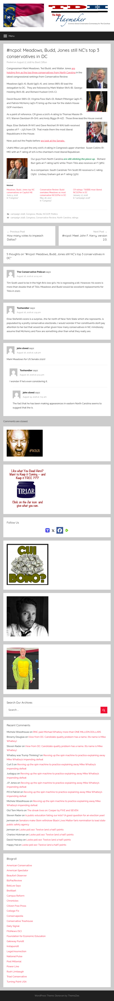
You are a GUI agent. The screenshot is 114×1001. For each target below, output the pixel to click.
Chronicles (12, 900)
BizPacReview (14, 880)
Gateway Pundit (15, 941)
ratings (75, 217)
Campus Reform (15, 895)
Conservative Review (46, 217)
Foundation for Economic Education (26, 936)
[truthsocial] (47, 530)
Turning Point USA (17, 981)
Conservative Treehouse (20, 921)
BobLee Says (14, 885)
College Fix (13, 910)
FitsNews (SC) (14, 931)
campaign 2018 (18, 214)
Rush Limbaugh (15, 971)
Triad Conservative (17, 976)
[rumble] (66, 530)
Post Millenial (14, 961)
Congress (30, 214)
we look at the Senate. (53, 140)
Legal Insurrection (16, 951)
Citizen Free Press (16, 905)
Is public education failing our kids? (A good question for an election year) (65, 815)
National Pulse (14, 956)
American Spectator (17, 870)
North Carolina (64, 217)
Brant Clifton (41, 62)
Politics (54, 214)
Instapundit (13, 946)
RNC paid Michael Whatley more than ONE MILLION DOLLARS (67, 732)
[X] (53, 530)
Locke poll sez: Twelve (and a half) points (41, 829)
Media (39, 214)
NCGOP (46, 214)
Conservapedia (15, 916)
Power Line (13, 966)
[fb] (59, 530)
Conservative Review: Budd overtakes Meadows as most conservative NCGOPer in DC (53, 192)
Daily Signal (13, 926)
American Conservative (19, 865)
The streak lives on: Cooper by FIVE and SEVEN (52, 810)
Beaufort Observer (17, 875)
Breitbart (11, 890)
